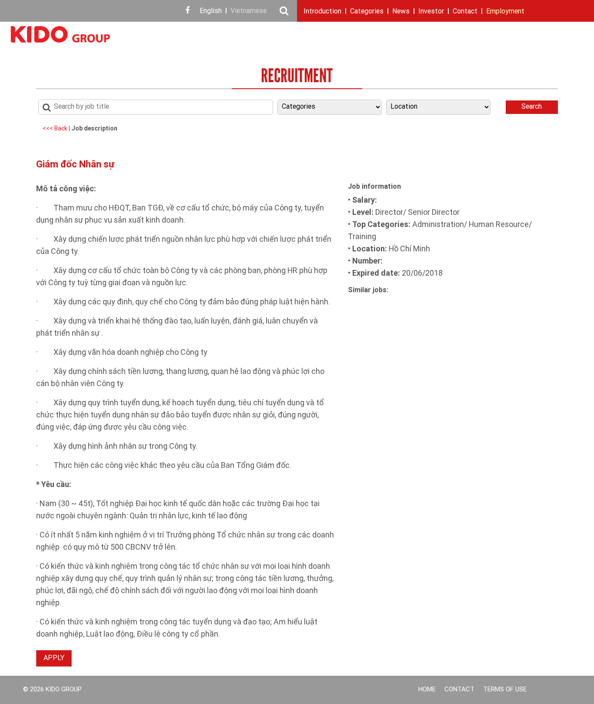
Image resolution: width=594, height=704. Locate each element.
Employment (505, 11)
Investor (431, 11)
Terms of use (505, 690)
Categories (367, 11)
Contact (465, 11)
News (401, 11)
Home (427, 690)
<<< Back (56, 129)
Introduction (322, 11)
